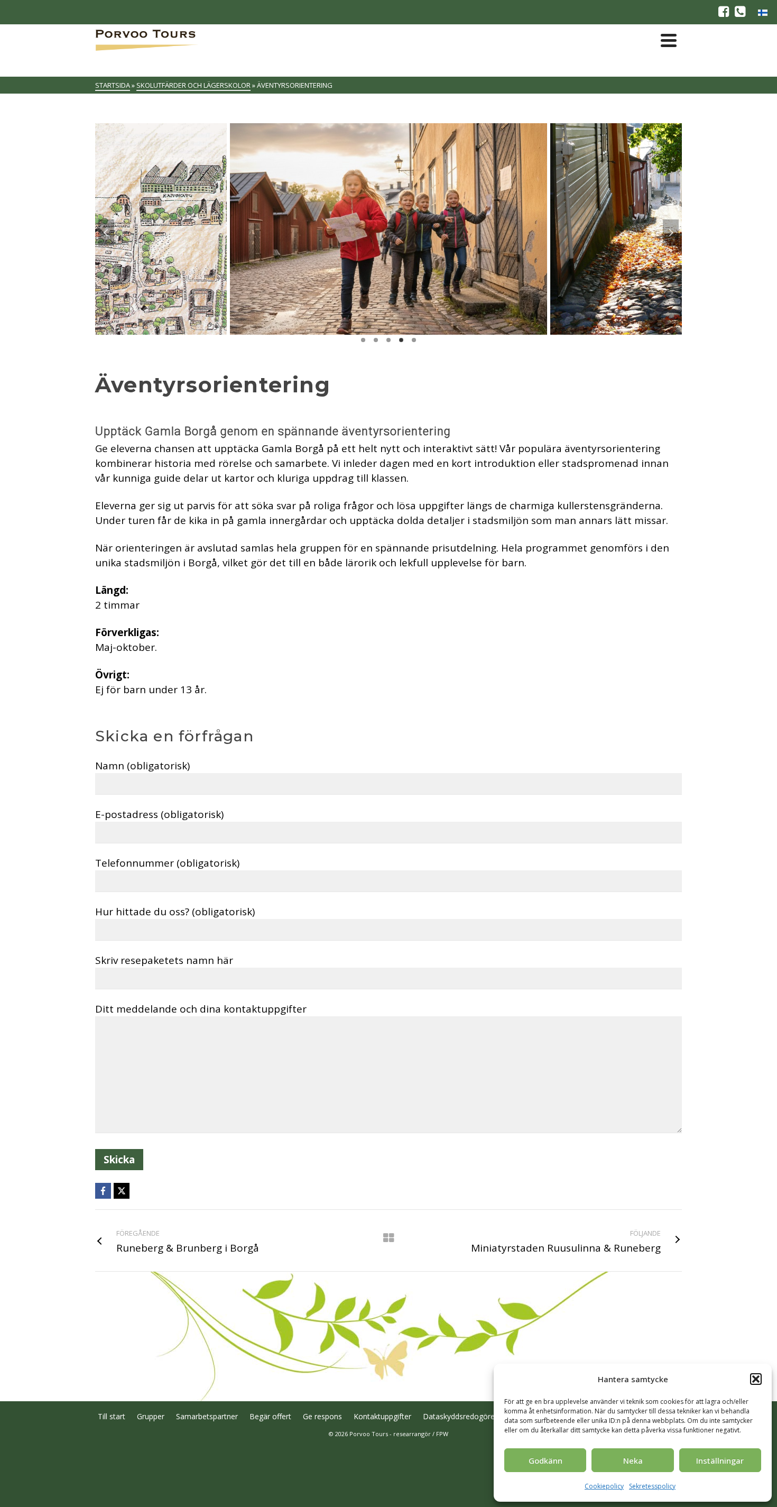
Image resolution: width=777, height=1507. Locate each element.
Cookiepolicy (604, 1486)
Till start (111, 1416)
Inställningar (720, 1460)
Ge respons (322, 1416)
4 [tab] (401, 340)
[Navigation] (668, 40)
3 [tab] (388, 340)
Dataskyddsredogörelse (463, 1416)
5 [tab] (414, 340)
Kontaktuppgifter (382, 1416)
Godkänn (545, 1460)
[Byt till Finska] (763, 12)
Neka (633, 1460)
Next (671, 232)
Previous (106, 232)
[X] (122, 1191)
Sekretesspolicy (652, 1486)
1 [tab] (363, 340)
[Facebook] (103, 1191)
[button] (756, 1379)
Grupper (150, 1416)
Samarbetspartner (207, 1416)
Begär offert (270, 1416)
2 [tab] (376, 340)
